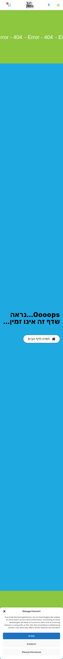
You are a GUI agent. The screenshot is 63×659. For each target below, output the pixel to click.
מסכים (32, 636)
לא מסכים (31, 644)
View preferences (31, 652)
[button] (4, 611)
